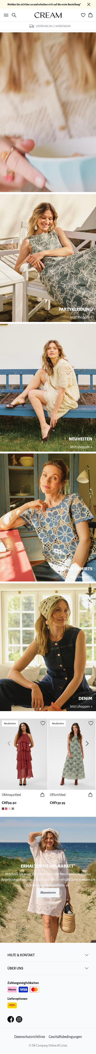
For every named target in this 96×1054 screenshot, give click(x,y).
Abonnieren (48, 892)
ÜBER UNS (15, 968)
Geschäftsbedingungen (65, 1037)
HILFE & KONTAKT (21, 955)
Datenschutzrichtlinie (29, 1037)
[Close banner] (88, 4)
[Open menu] (5, 15)
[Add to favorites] (43, 723)
